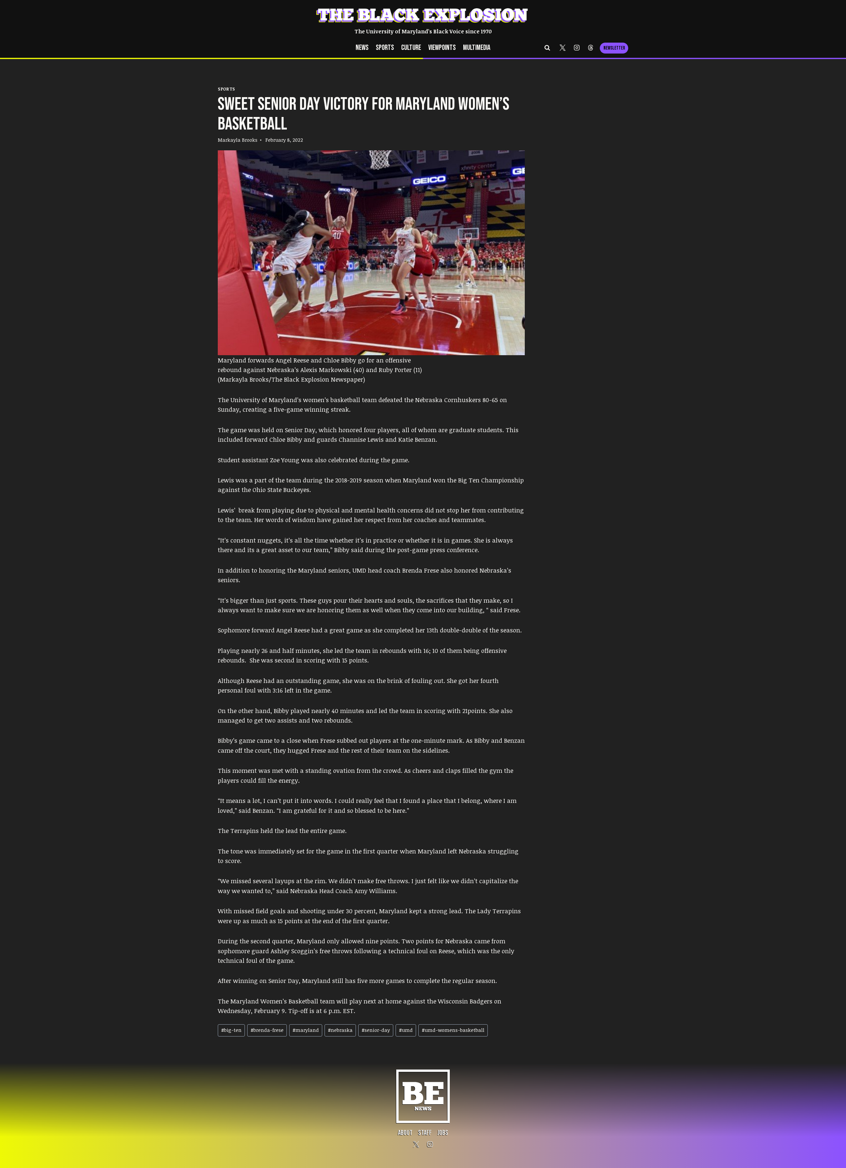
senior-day (376, 1030)
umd (406, 1030)
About (405, 1133)
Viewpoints (442, 47)
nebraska (340, 1030)
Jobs (442, 1133)
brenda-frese (267, 1030)
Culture (411, 47)
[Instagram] (576, 48)
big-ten (231, 1030)
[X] (563, 48)
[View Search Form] (547, 48)
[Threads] (591, 48)
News (362, 47)
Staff (425, 1133)
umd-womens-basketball (453, 1030)
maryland (305, 1030)
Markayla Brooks (237, 139)
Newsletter (614, 48)
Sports (385, 47)
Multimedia (476, 47)
